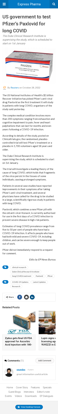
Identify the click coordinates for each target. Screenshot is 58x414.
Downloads (31, 396)
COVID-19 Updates (20, 282)
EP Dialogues (46, 396)
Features (35, 387)
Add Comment (44, 361)
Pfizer (50, 276)
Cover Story (22, 387)
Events (8, 396)
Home (10, 387)
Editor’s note (43, 392)
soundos (21, 369)
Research (16, 286)
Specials (47, 387)
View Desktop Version (30, 407)
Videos (18, 396)
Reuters (15, 87)
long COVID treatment (21, 276)
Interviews (29, 392)
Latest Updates (39, 282)
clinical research (19, 267)
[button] (4, 4)
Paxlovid (39, 276)
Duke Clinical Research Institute (25, 271)
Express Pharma (29, 4)
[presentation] (50, 332)
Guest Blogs (14, 392)
